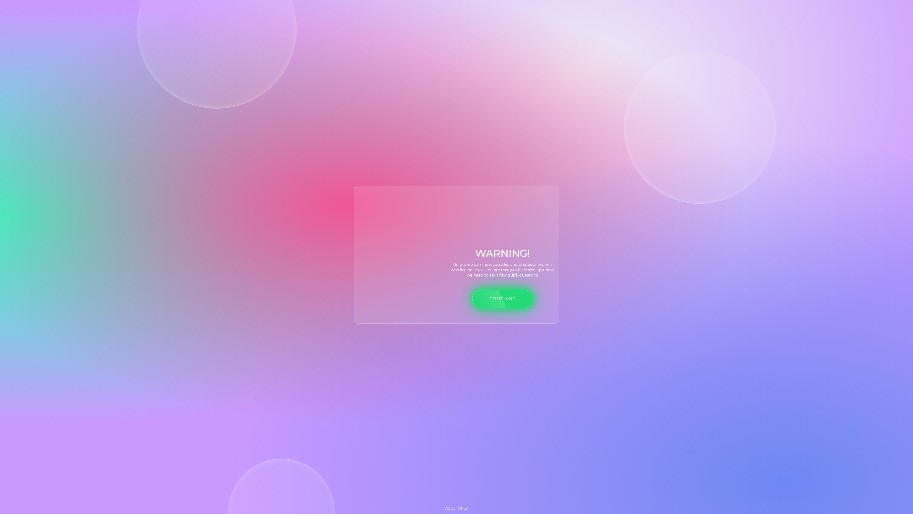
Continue (503, 298)
